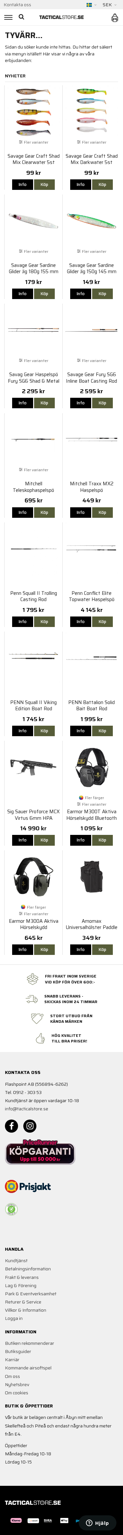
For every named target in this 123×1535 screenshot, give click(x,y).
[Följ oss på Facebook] (11, 1126)
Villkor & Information (25, 1310)
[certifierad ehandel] (11, 1209)
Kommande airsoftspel (28, 1367)
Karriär (12, 1359)
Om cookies (16, 1392)
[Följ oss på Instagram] (29, 1126)
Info (23, 184)
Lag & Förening (20, 1285)
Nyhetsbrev (17, 1384)
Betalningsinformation (28, 1268)
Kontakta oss (17, 4)
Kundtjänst (16, 1260)
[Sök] (22, 17)
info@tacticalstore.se (26, 1108)
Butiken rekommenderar (29, 1343)
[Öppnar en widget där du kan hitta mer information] (97, 1523)
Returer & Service (23, 1301)
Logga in (14, 1318)
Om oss (12, 1376)
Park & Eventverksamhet (30, 1293)
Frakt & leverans (22, 1277)
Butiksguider (18, 1351)
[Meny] (7, 17)
